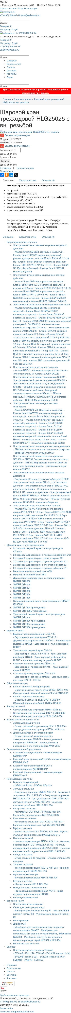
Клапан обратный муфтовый (28, 696)
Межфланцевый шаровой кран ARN (32, 571)
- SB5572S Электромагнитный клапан (34, 452)
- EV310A (38, 959)
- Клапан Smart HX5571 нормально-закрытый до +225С (40, 437)
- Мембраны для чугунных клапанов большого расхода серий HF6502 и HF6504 (37, 938)
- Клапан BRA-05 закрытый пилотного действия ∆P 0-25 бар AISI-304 (41, 335)
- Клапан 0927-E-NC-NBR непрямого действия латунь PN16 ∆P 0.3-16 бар (38, 510)
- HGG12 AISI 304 (22, 785)
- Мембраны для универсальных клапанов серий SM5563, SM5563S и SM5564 (42, 933)
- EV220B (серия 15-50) (57, 953)
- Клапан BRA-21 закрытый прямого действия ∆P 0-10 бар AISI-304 (41, 357)
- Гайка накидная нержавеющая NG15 (34, 890)
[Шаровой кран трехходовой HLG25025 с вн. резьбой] (29, 131)
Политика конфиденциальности (17, 1011)
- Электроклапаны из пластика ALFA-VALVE (40, 372)
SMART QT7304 (22, 594)
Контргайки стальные (24, 808)
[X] (16, 175)
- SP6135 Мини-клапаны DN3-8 (41, 400)
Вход (20, 8)
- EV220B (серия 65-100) (51, 956)
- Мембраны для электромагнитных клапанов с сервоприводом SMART (38, 928)
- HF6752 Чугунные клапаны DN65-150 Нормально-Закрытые (41, 500)
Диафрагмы (19, 923)
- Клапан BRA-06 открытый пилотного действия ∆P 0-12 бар (42, 341)
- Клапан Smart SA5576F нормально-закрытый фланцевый (38, 413)
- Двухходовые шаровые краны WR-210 (34, 637)
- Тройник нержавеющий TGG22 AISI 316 (41, 869)
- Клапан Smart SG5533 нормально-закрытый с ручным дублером (38, 255)
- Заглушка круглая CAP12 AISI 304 (50, 798)
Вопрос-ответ (14, 63)
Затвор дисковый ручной (26, 722)
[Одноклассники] (7, 175)
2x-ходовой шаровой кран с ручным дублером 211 (40, 561)
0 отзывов (5, 167)
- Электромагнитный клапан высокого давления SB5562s (38, 456)
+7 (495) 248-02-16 (10, 15)
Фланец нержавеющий (25, 897)
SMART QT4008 (22, 584)
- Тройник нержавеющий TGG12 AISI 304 (35, 867)
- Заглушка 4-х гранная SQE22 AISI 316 (34, 791)
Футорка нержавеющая (25, 874)
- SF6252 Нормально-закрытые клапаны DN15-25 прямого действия (39, 388)
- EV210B (29, 953)
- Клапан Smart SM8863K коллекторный (39, 296)
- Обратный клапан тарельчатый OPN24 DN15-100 (40, 689)
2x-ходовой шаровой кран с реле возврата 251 (38, 558)
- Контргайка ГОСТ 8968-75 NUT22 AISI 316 (37, 811)
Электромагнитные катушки (28, 903)
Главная (6, 99)
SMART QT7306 (22, 597)
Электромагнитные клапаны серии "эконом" (37, 505)
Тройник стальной (23, 864)
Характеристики (27, 180)
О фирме (12, 60)
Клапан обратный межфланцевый (31, 686)
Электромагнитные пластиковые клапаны (35, 367)
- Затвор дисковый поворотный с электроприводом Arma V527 (36, 744)
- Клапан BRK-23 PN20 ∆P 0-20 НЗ (47, 301)
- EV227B (27, 959)
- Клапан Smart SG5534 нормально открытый (41, 261)
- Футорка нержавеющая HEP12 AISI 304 (35, 877)
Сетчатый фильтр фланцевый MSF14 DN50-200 (39, 712)
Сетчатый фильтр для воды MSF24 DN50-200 (38, 716)
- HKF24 (36, 679)
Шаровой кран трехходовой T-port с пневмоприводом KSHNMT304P (32, 767)
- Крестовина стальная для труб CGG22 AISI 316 (39, 823)
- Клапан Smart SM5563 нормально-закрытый (38, 281)
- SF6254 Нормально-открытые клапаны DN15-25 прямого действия (39, 397)
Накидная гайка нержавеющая (30, 887)
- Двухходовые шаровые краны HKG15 (35, 638)
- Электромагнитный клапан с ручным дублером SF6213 (40, 383)
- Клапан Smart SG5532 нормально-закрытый (38, 251)
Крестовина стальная (24, 818)
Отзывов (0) (48, 180)
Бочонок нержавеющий (25, 782)
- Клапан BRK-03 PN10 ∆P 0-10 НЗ (52, 288)
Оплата (11, 67)
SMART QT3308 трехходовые (29, 607)
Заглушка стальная (23, 788)
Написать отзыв (25, 167)
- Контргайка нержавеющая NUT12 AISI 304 (37, 813)
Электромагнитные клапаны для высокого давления (41, 446)
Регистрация (30, 8)
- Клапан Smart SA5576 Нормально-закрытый (38, 409)
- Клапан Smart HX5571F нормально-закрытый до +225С (39, 441)
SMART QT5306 (22, 591)
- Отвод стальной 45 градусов (29, 857)
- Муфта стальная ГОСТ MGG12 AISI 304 (35, 831)
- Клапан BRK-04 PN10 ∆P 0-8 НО (39, 293)
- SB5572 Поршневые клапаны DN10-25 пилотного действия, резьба (40, 464)
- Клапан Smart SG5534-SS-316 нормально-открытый (35, 312)
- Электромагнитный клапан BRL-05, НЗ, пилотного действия (39, 490)
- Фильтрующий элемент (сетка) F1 (32, 910)
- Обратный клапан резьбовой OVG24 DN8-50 (37, 701)
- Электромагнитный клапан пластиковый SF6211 (39, 375)
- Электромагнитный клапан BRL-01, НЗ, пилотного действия (42, 482)
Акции (10, 77)
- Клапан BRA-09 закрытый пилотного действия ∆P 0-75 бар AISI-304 (39, 349)
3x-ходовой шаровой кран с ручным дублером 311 (40, 567)
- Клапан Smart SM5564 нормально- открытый (38, 291)
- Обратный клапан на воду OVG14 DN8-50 (36, 699)
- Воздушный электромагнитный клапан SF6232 (35, 391)
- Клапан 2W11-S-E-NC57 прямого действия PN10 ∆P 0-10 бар (42, 526)
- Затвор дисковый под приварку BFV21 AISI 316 (40, 727)
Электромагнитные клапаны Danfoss (33, 950)
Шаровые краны (23, 99)
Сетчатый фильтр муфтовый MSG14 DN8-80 (37, 709)
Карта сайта (6, 1008)
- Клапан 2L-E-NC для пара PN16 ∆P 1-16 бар (41, 540)
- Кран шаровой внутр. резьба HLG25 (41, 660)
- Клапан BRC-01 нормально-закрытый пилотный (40, 370)
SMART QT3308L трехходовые (30, 610)
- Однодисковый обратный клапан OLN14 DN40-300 (41, 691)
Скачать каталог (8, 8)
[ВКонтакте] (2, 175)
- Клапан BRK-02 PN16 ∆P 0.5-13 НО (40, 263)
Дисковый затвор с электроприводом (33, 732)
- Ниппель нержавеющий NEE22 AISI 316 (35, 841)
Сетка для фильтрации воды (28, 907)
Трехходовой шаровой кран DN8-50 (32, 650)
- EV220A (39, 953)
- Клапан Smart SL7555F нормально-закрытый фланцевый (38, 434)
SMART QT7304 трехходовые (29, 623)
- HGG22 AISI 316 (42, 785)
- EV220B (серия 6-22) (25, 956)
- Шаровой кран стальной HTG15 (31, 653)
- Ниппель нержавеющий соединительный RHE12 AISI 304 (41, 849)
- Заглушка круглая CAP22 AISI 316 (41, 800)
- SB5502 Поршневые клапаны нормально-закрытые (41, 449)
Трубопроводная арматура (14, 995)
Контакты (12, 73)
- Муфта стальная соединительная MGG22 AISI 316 (40, 833)
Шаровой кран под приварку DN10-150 (34, 663)
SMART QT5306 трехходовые (29, 620)
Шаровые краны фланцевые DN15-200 (34, 673)
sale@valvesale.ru (30, 15)
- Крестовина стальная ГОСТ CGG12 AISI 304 (38, 821)
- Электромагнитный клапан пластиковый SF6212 (40, 378)
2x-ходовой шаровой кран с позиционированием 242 (42, 554)
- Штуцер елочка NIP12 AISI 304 (30, 884)
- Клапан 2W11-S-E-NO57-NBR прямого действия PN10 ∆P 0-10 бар (39, 532)
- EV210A (18, 953)
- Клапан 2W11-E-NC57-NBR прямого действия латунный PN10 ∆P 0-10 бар (40, 518)
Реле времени (21, 920)
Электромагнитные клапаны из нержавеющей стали (41, 304)
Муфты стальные (22, 828)
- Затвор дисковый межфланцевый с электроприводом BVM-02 (33, 737)
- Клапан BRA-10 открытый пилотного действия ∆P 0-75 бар (41, 352)
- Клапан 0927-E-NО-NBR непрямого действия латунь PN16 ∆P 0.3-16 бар (42, 513)
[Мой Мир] (11, 175)
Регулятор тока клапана (26, 943)
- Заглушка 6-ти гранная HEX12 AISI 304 (42, 793)
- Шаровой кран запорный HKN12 (31, 676)
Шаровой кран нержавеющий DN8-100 (34, 633)
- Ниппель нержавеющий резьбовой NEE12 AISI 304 (39, 846)
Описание (8, 180)
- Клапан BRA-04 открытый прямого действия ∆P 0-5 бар (40, 332)
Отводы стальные (22, 854)
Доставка (11, 70)
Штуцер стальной (22, 880)
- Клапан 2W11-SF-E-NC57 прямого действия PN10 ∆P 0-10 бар (37, 536)
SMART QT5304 (22, 587)
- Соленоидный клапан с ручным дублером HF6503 (41, 479)
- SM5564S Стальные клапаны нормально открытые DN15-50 (36, 325)
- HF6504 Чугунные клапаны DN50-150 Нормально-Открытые (41, 497)
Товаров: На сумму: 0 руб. (9, 27)
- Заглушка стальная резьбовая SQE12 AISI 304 (37, 803)
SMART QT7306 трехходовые (29, 627)
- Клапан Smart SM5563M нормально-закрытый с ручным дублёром (39, 285)
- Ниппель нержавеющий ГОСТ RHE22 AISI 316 (41, 843)
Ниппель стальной (23, 838)
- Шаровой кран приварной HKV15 (32, 666)
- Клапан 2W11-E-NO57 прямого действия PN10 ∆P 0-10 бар (41, 523)
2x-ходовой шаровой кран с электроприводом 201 (40, 564)
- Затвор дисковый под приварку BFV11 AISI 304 (39, 726)
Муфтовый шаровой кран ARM (29, 574)
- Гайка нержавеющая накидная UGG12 (38, 892)
